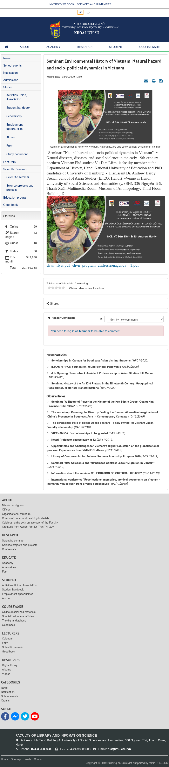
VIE (80, 12)
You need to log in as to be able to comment (85, 331)
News (7, 58)
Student (116, 47)
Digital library (10, 665)
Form (9, 145)
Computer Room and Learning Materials (25, 518)
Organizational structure (16, 514)
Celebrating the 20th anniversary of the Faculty (30, 522)
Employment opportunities (14, 126)
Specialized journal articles (18, 616)
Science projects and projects (20, 187)
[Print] (154, 81)
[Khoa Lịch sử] (84, 29)
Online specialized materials (19, 612)
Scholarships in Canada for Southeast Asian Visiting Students (91, 360)
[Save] (161, 81)
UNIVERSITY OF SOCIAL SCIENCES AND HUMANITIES (79, 4)
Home (4, 759)
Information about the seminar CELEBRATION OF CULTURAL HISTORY (96, 473)
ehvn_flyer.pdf (58, 265)
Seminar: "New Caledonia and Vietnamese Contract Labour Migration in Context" (103, 463)
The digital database (14, 620)
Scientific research (15, 169)
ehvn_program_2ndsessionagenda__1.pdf (105, 265)
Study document (17, 154)
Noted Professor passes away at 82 (73, 439)
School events (12, 65)
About (25, 47)
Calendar (7, 638)
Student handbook (18, 107)
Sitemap (16, 759)
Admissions (10, 80)
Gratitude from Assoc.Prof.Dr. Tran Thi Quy (28, 526)
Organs (5, 700)
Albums (6, 669)
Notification (10, 72)
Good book (10, 205)
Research (85, 47)
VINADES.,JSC (158, 763)
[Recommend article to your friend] (146, 81)
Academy (53, 47)
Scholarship (14, 116)
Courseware (149, 47)
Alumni (10, 137)
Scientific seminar (17, 177)
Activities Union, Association (16, 97)
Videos (6, 674)
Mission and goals (13, 505)
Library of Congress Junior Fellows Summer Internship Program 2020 (96, 456)
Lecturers (9, 162)
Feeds (27, 759)
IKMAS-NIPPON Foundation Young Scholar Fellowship (86, 367)
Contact (38, 759)
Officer (6, 509)
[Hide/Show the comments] (101, 319)
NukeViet (126, 763)
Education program (15, 197)
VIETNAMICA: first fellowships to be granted (79, 433)
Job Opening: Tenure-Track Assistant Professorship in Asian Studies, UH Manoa (102, 373)
